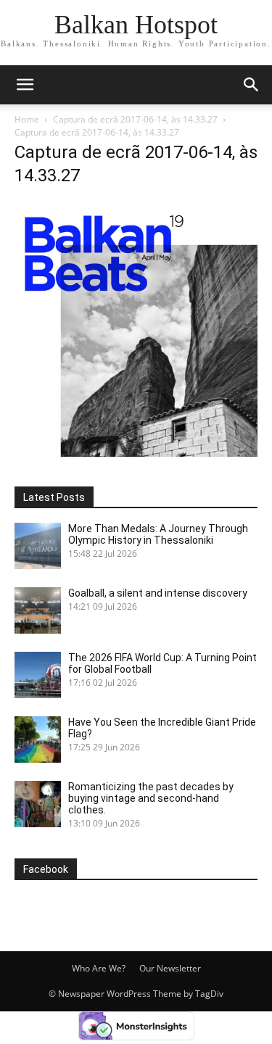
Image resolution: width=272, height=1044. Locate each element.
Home (27, 119)
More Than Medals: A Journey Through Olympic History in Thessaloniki (158, 534)
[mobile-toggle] (24, 84)
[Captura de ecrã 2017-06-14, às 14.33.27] (136, 453)
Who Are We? (98, 968)
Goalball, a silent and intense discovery (157, 593)
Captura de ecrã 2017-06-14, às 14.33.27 (135, 119)
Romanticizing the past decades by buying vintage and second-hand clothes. (151, 798)
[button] (251, 84)
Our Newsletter (170, 968)
